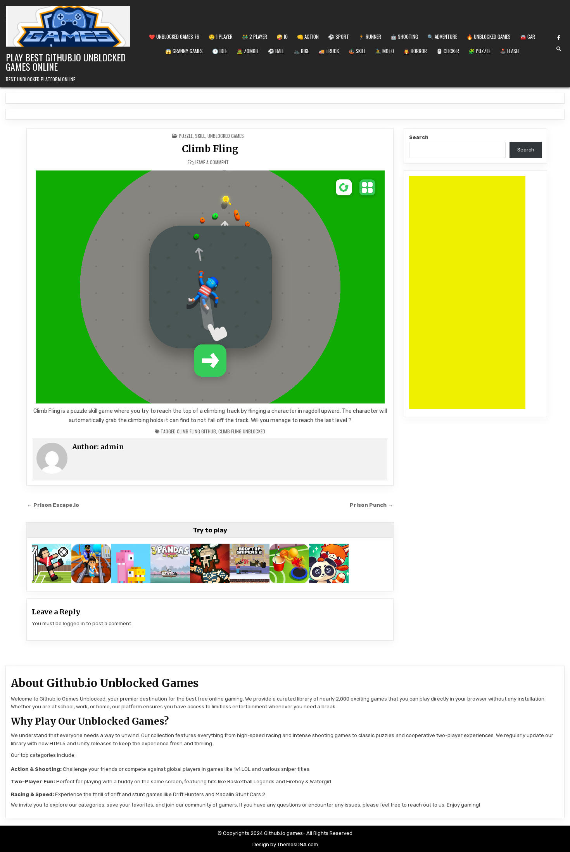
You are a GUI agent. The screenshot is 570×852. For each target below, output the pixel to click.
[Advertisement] (467, 292)
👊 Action (308, 36)
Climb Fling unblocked (241, 431)
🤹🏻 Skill (357, 51)
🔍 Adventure (442, 36)
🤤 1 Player (221, 36)
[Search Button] (559, 49)
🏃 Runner (369, 36)
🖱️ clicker (447, 51)
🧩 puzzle (479, 51)
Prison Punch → (371, 505)
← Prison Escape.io (53, 505)
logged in (74, 623)
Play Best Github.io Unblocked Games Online (66, 61)
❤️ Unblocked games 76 (174, 36)
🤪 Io (282, 36)
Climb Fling (210, 149)
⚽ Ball (276, 51)
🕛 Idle (219, 51)
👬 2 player (254, 36)
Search (418, 137)
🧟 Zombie (248, 51)
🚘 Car (527, 36)
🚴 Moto (384, 51)
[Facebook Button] (559, 38)
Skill (200, 135)
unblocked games (225, 135)
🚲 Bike (301, 51)
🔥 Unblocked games (488, 36)
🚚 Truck (328, 51)
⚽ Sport (338, 36)
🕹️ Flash (509, 51)
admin (112, 446)
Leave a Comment (212, 162)
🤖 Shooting (404, 36)
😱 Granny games (184, 51)
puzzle (186, 135)
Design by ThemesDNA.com (285, 844)
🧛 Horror (415, 51)
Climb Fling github (196, 431)
